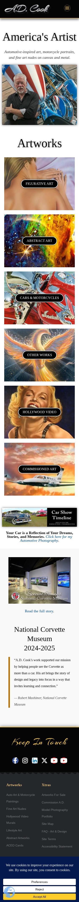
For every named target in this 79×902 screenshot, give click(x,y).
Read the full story (39, 611)
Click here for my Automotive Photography (46, 539)
